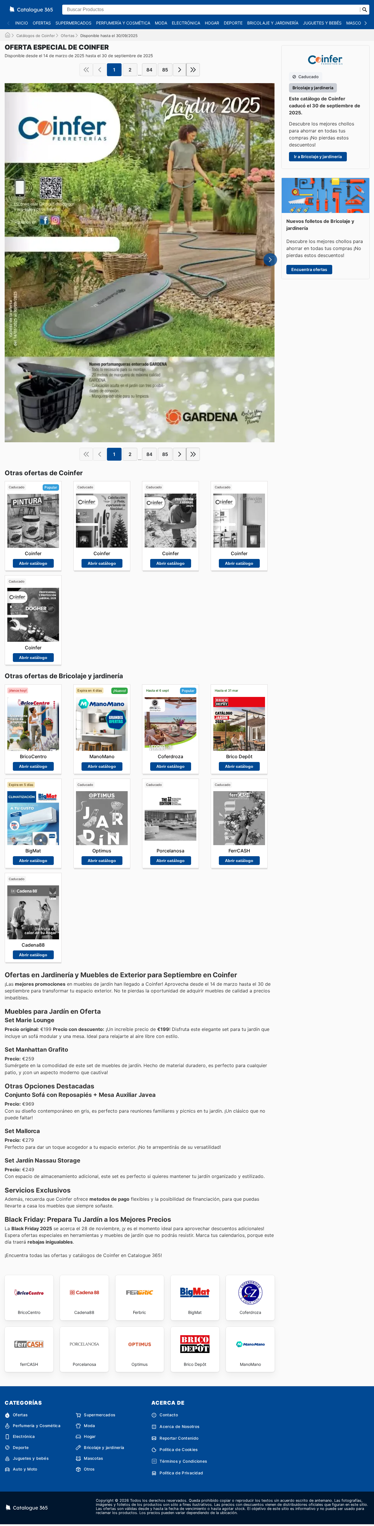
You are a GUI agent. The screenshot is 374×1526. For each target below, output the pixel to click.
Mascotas (357, 22)
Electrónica (186, 22)
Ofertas (42, 22)
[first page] (86, 69)
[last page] (193, 69)
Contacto (169, 1415)
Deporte (233, 22)
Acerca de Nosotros (179, 1426)
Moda (161, 22)
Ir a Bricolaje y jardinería (318, 156)
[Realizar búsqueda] (364, 9)
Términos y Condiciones (183, 1461)
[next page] (179, 69)
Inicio (21, 22)
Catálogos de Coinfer (35, 35)
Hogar (212, 22)
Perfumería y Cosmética (123, 22)
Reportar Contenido (179, 1438)
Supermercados (73, 22)
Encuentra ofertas (309, 269)
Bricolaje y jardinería (272, 22)
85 (165, 70)
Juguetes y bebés (322, 22)
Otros (89, 1469)
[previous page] (99, 69)
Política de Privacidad (181, 1473)
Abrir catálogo (33, 563)
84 (149, 70)
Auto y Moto (25, 1469)
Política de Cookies (179, 1449)
